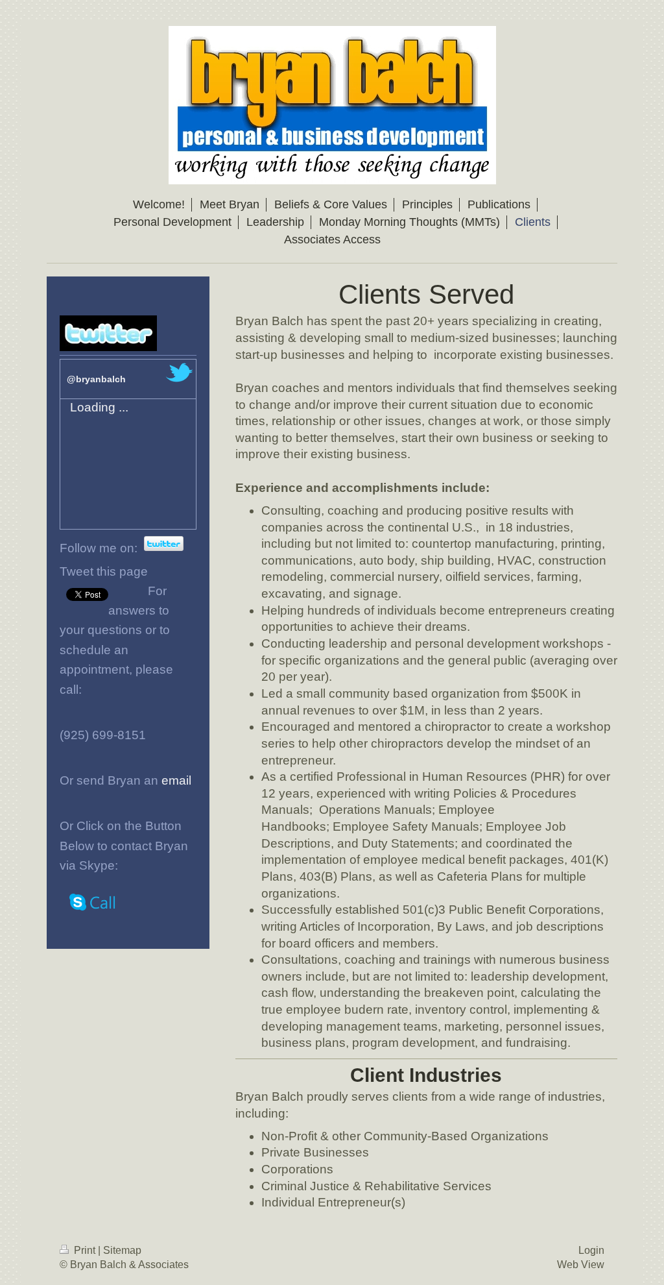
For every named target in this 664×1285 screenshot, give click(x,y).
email (176, 780)
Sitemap (122, 1250)
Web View (580, 1264)
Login (591, 1250)
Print (84, 1250)
